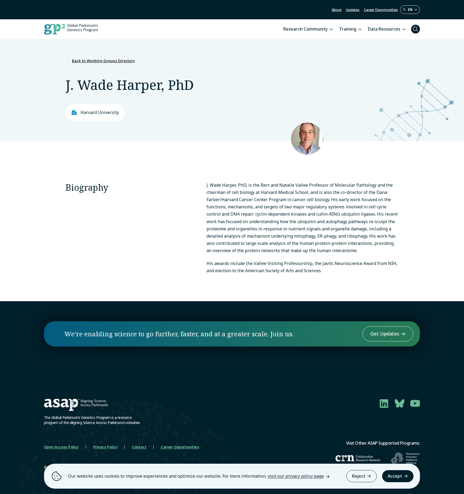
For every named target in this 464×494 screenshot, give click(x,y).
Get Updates (384, 333)
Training (347, 29)
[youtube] (415, 403)
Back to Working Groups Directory (103, 61)
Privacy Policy (105, 446)
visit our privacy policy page (296, 476)
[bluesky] (399, 403)
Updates (353, 9)
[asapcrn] (357, 458)
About (337, 9)
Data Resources (384, 29)
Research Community (305, 29)
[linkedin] (384, 403)
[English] (410, 9)
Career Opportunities (381, 9)
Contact (139, 446)
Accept (395, 476)
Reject (358, 476)
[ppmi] (405, 458)
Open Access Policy (61, 446)
